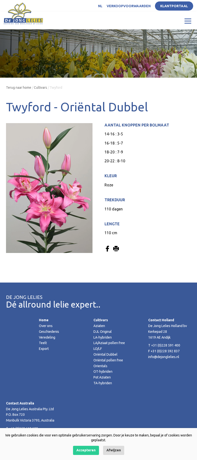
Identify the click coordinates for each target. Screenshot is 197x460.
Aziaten (99, 326)
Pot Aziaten (102, 377)
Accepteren (86, 450)
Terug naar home (18, 87)
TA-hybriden (102, 383)
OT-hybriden (102, 371)
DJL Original (102, 332)
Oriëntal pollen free (108, 360)
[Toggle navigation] (188, 20)
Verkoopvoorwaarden (129, 6)
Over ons (46, 326)
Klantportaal (174, 6)
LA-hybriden (102, 337)
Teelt (43, 343)
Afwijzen (113, 450)
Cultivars (40, 87)
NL (100, 6)
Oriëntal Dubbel (105, 354)
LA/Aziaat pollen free (109, 343)
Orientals (100, 366)
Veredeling (47, 337)
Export (44, 349)
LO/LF (97, 349)
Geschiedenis (49, 332)
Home (44, 320)
